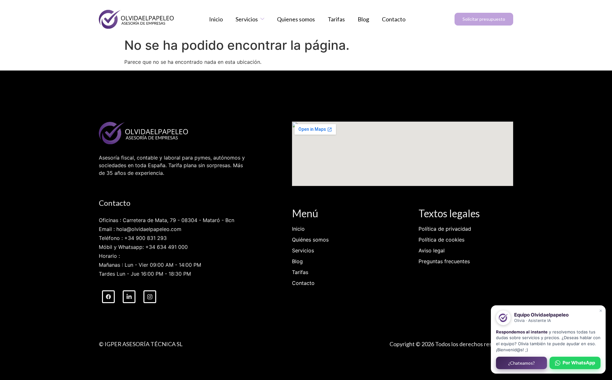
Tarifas (336, 19)
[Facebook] (108, 296)
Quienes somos (296, 19)
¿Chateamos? (521, 363)
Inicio (216, 19)
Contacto (393, 19)
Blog (363, 19)
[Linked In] (129, 296)
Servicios (247, 19)
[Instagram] (149, 296)
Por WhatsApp (579, 363)
